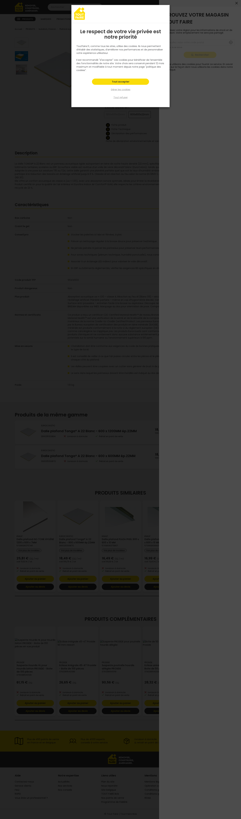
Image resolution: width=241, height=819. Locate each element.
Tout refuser (120, 97)
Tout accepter (120, 81)
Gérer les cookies (120, 89)
